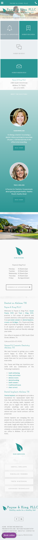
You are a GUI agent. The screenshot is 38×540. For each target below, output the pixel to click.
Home (4, 527)
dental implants (28, 320)
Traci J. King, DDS (25, 313)
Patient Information (15, 527)
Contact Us (30, 531)
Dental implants (9, 395)
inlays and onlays (14, 375)
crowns (7, 322)
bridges (15, 322)
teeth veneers (13, 382)
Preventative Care (9, 529)
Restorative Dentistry (25, 529)
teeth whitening (14, 373)
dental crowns (13, 378)
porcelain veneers (14, 320)
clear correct (13, 387)
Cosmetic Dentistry (9, 531)
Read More (20, 148)
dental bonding (14, 380)
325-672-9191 (19, 88)
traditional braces (15, 385)
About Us (21, 531)
